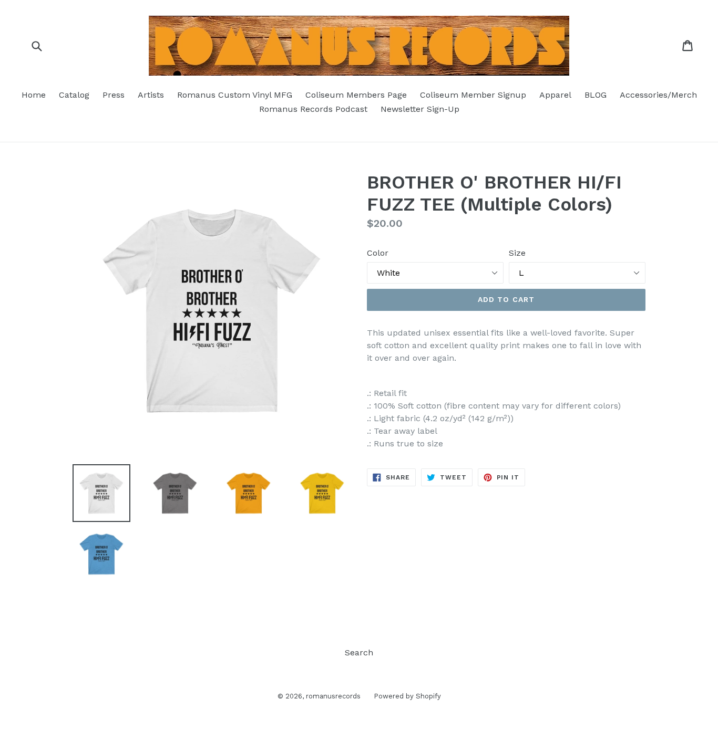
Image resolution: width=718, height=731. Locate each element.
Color (377, 253)
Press (113, 95)
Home (34, 95)
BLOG (595, 95)
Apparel (555, 95)
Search (359, 652)
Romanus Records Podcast (313, 109)
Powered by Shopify (407, 696)
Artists (151, 95)
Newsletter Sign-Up (420, 109)
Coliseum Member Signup (473, 95)
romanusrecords (333, 696)
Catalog (74, 95)
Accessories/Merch (658, 95)
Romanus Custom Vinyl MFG (234, 95)
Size (517, 253)
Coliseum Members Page (356, 95)
